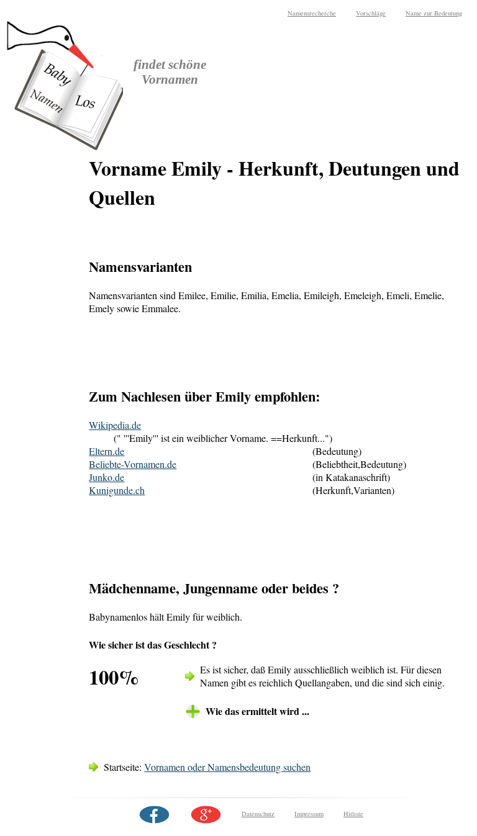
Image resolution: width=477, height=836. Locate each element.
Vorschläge (371, 13)
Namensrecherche (312, 13)
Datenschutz (258, 813)
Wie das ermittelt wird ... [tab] (257, 711)
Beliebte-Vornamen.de (132, 463)
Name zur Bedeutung (434, 13)
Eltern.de (106, 450)
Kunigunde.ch (117, 490)
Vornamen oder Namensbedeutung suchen (227, 766)
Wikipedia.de (115, 424)
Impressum (309, 813)
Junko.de (106, 476)
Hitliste (353, 813)
